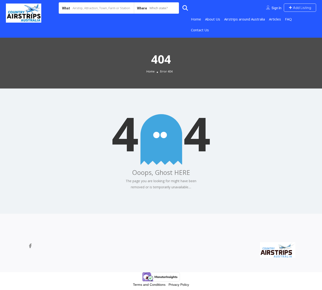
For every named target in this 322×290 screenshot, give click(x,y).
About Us (212, 19)
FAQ (288, 19)
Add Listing (301, 7)
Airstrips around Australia (244, 19)
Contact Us (200, 30)
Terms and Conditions (149, 284)
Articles (275, 19)
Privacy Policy (179, 284)
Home (196, 19)
